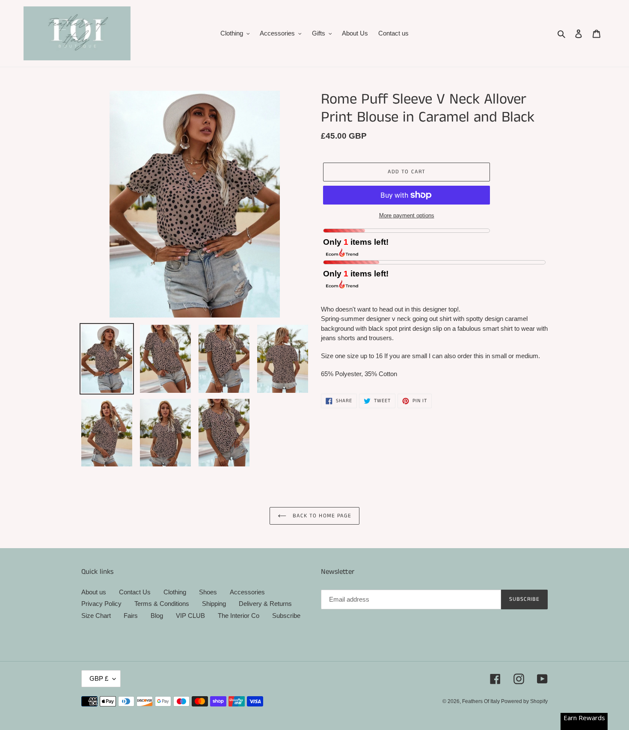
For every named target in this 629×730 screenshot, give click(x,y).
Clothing (174, 592)
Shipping (214, 603)
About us (93, 592)
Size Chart (96, 615)
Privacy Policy (101, 603)
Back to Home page (321, 516)
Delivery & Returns (265, 603)
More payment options (406, 215)
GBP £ (98, 678)
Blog (157, 615)
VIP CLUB (190, 615)
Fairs (131, 615)
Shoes (208, 592)
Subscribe (286, 615)
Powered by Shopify (524, 701)
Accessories (247, 592)
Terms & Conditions (161, 603)
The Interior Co (238, 615)
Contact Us (135, 592)
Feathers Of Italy (481, 701)
